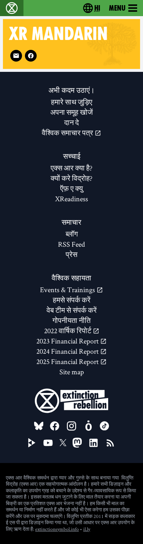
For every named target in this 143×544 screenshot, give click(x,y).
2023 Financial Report (68, 341)
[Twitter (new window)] (63, 442)
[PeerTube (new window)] (32, 443)
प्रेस (71, 254)
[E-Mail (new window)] (16, 56)
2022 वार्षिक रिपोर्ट (68, 330)
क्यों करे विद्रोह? (71, 178)
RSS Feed (71, 244)
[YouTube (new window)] (48, 442)
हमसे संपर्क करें (72, 300)
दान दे (71, 122)
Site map (71, 371)
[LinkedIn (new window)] (93, 442)
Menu (117, 8)
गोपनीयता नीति (71, 320)
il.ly (86, 529)
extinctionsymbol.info (57, 529)
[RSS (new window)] (110, 442)
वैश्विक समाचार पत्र (68, 132)
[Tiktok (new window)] (104, 426)
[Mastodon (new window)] (77, 443)
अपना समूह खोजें (71, 112)
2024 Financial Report (68, 351)
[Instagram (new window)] (71, 426)
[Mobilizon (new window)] (88, 426)
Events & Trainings (68, 289)
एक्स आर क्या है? (71, 168)
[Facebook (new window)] (31, 56)
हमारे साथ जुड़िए (71, 102)
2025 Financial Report (68, 361)
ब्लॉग (72, 234)
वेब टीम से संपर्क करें (72, 310)
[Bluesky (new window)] (39, 426)
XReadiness (71, 198)
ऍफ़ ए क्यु (71, 188)
